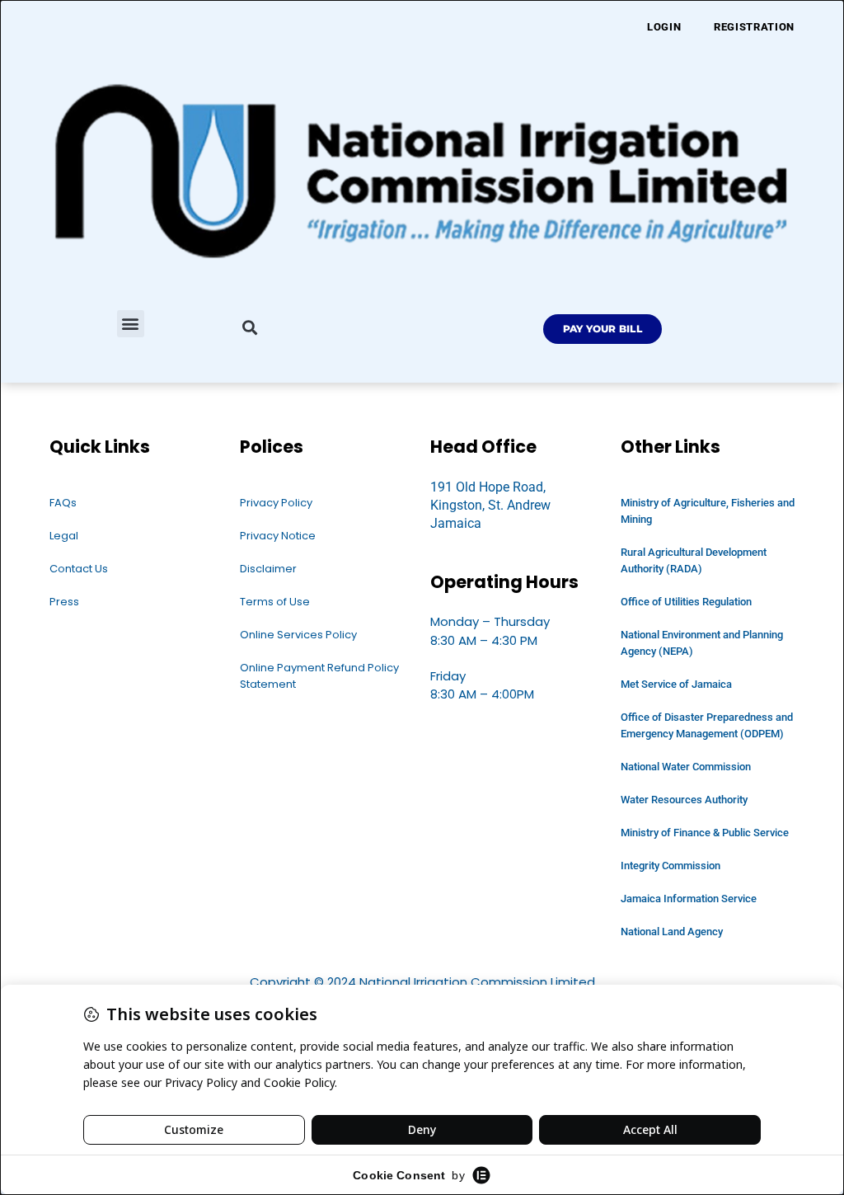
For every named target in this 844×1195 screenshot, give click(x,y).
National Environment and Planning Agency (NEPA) (702, 642)
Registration (754, 27)
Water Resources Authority (684, 799)
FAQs (63, 502)
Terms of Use (275, 601)
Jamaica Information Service (689, 898)
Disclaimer (268, 568)
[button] (130, 323)
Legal (63, 535)
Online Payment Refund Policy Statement (319, 676)
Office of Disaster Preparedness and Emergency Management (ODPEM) (707, 725)
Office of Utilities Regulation (686, 601)
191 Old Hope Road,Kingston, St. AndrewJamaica (490, 505)
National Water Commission (686, 766)
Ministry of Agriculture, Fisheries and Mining (708, 510)
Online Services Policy (298, 634)
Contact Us (78, 568)
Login (664, 27)
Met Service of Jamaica (676, 684)
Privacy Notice (278, 535)
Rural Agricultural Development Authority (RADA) (694, 560)
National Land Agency (672, 931)
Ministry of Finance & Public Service (705, 832)
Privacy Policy (276, 502)
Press (64, 601)
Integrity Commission (670, 865)
